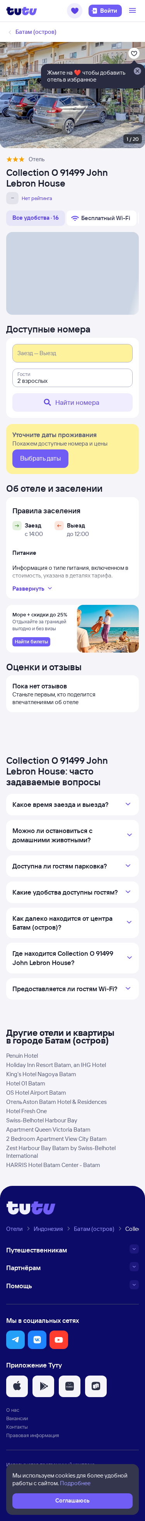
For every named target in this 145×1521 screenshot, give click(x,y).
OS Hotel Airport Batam (36, 1092)
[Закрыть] (137, 71)
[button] (74, 10)
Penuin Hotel (22, 1055)
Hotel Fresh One (26, 1111)
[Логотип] (21, 11)
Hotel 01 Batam (25, 1083)
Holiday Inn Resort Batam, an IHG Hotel (56, 1065)
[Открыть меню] (133, 10)
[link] (31, 641)
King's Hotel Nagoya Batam (41, 1074)
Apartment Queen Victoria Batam (48, 1129)
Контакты (17, 1427)
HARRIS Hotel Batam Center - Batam (53, 1165)
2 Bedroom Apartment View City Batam (56, 1138)
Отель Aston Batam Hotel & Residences (56, 1101)
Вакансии (17, 1418)
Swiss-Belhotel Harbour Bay (41, 1120)
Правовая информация (32, 1435)
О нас (12, 1410)
